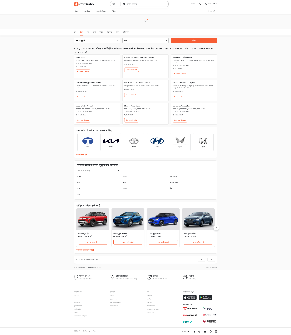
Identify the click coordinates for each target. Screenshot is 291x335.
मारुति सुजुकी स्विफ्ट (155, 233)
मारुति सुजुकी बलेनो (190, 233)
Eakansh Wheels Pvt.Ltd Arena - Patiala (139, 57)
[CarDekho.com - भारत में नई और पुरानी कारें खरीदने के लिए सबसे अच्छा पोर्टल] (84, 4)
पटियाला (79, 176)
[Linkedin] (216, 332)
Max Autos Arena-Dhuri (181, 106)
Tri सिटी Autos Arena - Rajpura (184, 83)
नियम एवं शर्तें (77, 302)
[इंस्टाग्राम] (211, 332)
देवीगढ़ (78, 188)
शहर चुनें (212, 11)
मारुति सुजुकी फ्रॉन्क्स (120, 233)
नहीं (211, 260)
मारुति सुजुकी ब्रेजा (84, 233)
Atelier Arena (80, 57)
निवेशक (76, 312)
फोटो (94, 32)
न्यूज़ (88, 32)
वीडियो (101, 32)
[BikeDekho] (190, 308)
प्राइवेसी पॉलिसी (78, 306)
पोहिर (171, 188)
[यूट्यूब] (205, 332)
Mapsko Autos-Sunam (132, 106)
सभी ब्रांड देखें (80, 154)
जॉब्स (75, 299)
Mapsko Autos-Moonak (84, 106)
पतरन (78, 194)
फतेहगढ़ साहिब (174, 182)
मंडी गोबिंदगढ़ (173, 176)
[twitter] (199, 332)
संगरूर (125, 176)
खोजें (194, 41)
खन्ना (124, 182)
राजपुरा (125, 188)
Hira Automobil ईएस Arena (182, 57)
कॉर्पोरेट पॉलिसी (78, 309)
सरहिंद (78, 182)
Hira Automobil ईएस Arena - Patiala (88, 83)
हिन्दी (192, 3)
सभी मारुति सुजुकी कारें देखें (84, 250)
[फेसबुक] (194, 332)
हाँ (201, 260)
